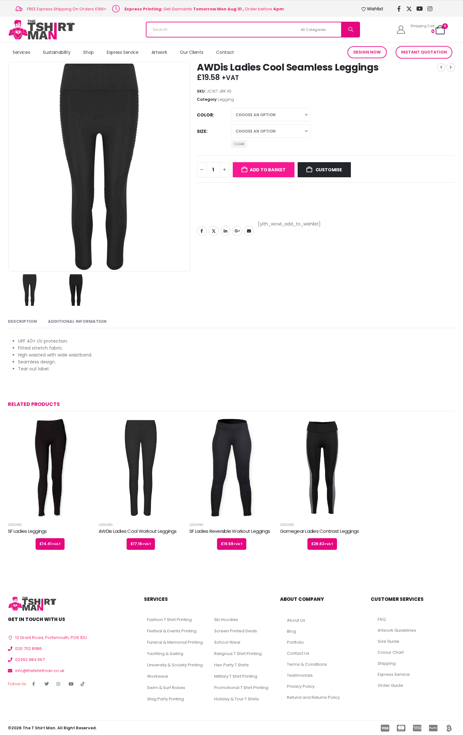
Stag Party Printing (165, 699)
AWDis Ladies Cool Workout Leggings (138, 531)
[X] (409, 9)
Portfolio (295, 642)
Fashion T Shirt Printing (169, 620)
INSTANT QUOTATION (424, 52)
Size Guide (388, 641)
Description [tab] (22, 321)
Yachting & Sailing (165, 654)
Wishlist (375, 9)
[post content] (50, 467)
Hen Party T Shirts (231, 665)
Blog (291, 631)
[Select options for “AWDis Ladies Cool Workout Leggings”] (172, 429)
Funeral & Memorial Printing (175, 642)
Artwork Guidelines (397, 630)
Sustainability (56, 52)
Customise (328, 170)
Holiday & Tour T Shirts (236, 699)
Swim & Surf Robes (166, 688)
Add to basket (268, 170)
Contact (225, 52)
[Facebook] (399, 9)
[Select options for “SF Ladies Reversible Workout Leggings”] (263, 429)
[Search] (350, 29)
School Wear (227, 642)
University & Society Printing (175, 665)
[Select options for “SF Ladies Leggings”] (82, 429)
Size (201, 131)
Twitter (214, 231)
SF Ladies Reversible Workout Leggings (229, 531)
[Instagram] (430, 9)
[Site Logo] (41, 29)
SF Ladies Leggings (27, 531)
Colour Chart (391, 652)
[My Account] (401, 30)
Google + (237, 231)
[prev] (441, 67)
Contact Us (298, 653)
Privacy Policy (301, 686)
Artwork (159, 52)
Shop (88, 52)
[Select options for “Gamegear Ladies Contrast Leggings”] (354, 429)
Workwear (158, 676)
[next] (450, 67)
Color (205, 115)
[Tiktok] (440, 9)
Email (249, 231)
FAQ (382, 619)
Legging (226, 99)
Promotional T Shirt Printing (241, 688)
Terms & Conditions (307, 664)
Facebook (202, 231)
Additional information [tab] (77, 321)
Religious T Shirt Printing (238, 654)
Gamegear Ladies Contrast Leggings (319, 531)
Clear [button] (239, 143)
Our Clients (191, 52)
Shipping (387, 663)
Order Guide (390, 685)
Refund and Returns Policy (313, 697)
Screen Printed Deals (235, 631)
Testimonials (300, 675)
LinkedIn (225, 231)
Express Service (123, 52)
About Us (296, 620)
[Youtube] (420, 9)
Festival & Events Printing (172, 631)
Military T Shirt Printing (235, 676)
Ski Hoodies (226, 620)
